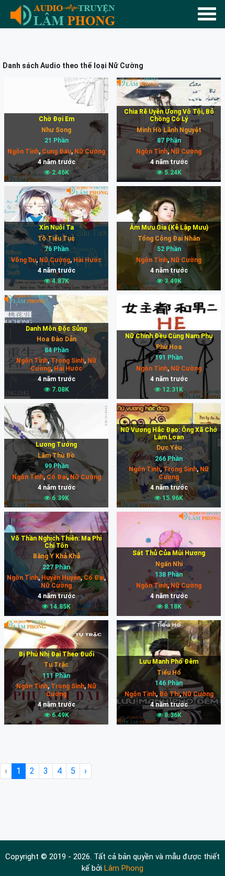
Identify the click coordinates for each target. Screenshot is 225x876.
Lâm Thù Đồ (56, 455)
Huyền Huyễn (60, 577)
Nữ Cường (89, 151)
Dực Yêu (169, 447)
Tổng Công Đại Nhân (169, 238)
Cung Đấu (55, 151)
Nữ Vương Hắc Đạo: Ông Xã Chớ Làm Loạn (168, 433)
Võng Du (23, 260)
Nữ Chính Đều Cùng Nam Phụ (168, 336)
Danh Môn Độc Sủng (56, 328)
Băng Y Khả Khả (56, 556)
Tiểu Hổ (169, 672)
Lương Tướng (56, 444)
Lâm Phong (123, 868)
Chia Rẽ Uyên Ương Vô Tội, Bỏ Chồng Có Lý (169, 115)
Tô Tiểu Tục (56, 238)
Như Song (56, 130)
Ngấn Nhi (169, 564)
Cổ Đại (56, 477)
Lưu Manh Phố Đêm (168, 661)
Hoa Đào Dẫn (56, 339)
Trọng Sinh (66, 360)
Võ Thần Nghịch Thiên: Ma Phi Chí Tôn (56, 542)
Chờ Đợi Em (56, 119)
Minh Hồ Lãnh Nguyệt (169, 130)
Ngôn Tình (23, 151)
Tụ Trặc (56, 664)
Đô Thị (168, 694)
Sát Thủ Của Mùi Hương (168, 553)
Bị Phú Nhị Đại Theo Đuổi (56, 654)
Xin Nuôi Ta (56, 227)
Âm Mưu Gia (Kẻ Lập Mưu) (169, 227)
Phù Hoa (169, 347)
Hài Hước (87, 260)
